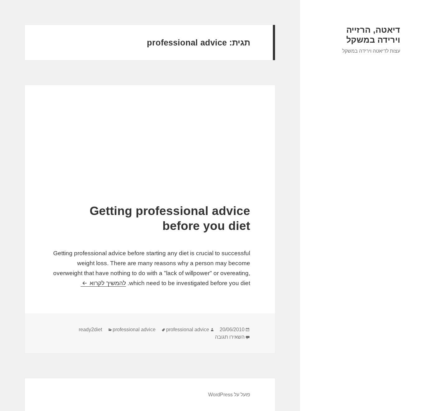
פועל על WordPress (229, 394)
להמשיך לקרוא (103, 283)
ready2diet (90, 329)
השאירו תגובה (230, 337)
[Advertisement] (150, 156)
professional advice (134, 329)
